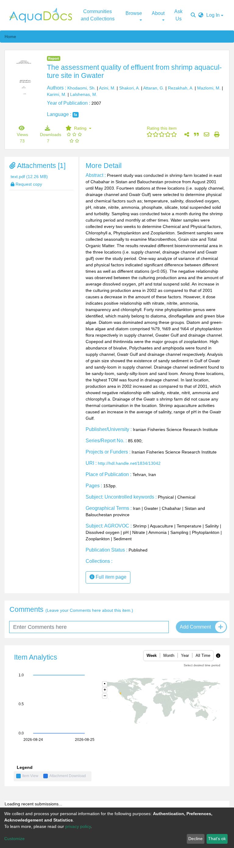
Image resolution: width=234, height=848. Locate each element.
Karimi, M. (56, 94)
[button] (201, 15)
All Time (203, 655)
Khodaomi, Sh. (81, 88)
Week (152, 655)
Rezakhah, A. (180, 88)
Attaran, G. (153, 88)
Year (185, 655)
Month (168, 655)
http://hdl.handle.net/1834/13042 (129, 463)
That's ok (217, 838)
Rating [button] (77, 128)
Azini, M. (107, 88)
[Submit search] (193, 15)
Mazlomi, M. (209, 88)
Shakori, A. (129, 88)
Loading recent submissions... (33, 803)
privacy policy (78, 826)
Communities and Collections (98, 15)
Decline (195, 838)
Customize (14, 838)
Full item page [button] (110, 577)
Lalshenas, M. (83, 94)
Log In (213, 15)
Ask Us (178, 15)
